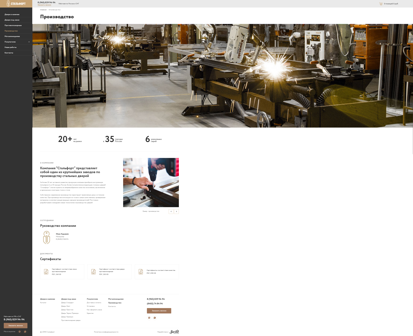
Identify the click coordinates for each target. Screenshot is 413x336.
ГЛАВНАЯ (43, 10)
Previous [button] (171, 211)
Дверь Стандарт (67, 302)
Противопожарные (13, 25)
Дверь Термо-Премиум (70, 313)
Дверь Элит (65, 306)
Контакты (9, 52)
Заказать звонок (44, 5)
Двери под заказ (12, 20)
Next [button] (176, 211)
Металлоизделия (12, 36)
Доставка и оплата (94, 302)
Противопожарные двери (70, 320)
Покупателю (10, 41)
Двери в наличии (12, 14)
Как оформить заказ (94, 310)
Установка (91, 306)
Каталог (43, 302)
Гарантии (90, 313)
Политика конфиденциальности (106, 332)
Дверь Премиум (67, 317)
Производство (11, 31)
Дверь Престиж (67, 310)
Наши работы (10, 47)
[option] (151, 187)
